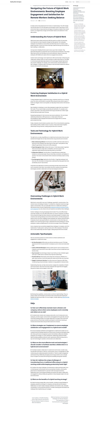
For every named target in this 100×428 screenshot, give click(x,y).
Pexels (55, 88)
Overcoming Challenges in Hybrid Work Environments (78, 18)
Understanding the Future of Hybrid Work (79, 8)
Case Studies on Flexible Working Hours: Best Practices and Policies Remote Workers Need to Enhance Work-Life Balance (40, 400)
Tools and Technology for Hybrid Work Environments (78, 15)
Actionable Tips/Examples (78, 20)
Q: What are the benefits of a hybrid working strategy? (79, 51)
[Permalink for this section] (67, 37)
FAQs (74, 22)
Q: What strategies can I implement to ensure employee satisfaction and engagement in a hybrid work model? (79, 32)
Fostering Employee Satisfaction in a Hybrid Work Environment (79, 12)
